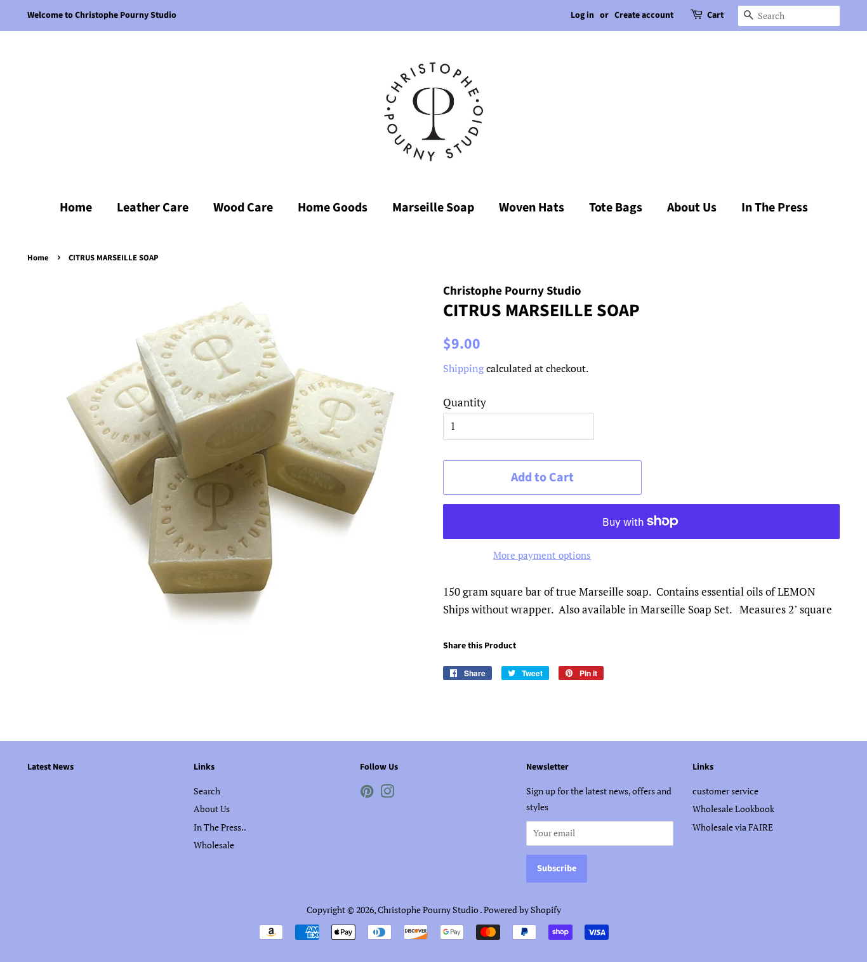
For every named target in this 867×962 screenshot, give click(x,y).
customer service (725, 791)
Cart (715, 15)
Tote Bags (615, 208)
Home (76, 208)
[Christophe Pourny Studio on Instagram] (387, 793)
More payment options (542, 555)
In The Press (774, 208)
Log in (582, 15)
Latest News (50, 767)
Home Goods (332, 208)
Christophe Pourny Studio (429, 910)
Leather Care (153, 208)
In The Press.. (220, 827)
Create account (643, 15)
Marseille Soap (433, 208)
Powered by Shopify (522, 910)
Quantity (464, 402)
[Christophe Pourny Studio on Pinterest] (367, 793)
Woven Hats (531, 208)
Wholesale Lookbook (733, 809)
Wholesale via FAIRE (732, 827)
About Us (692, 208)
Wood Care (243, 208)
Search (207, 791)
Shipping (463, 368)
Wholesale (214, 845)
